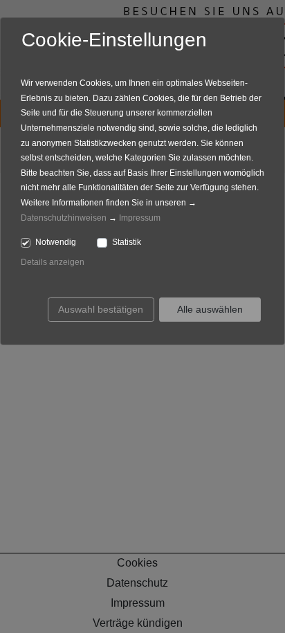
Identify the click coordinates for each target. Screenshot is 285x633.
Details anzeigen (52, 262)
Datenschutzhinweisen (64, 218)
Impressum (139, 218)
